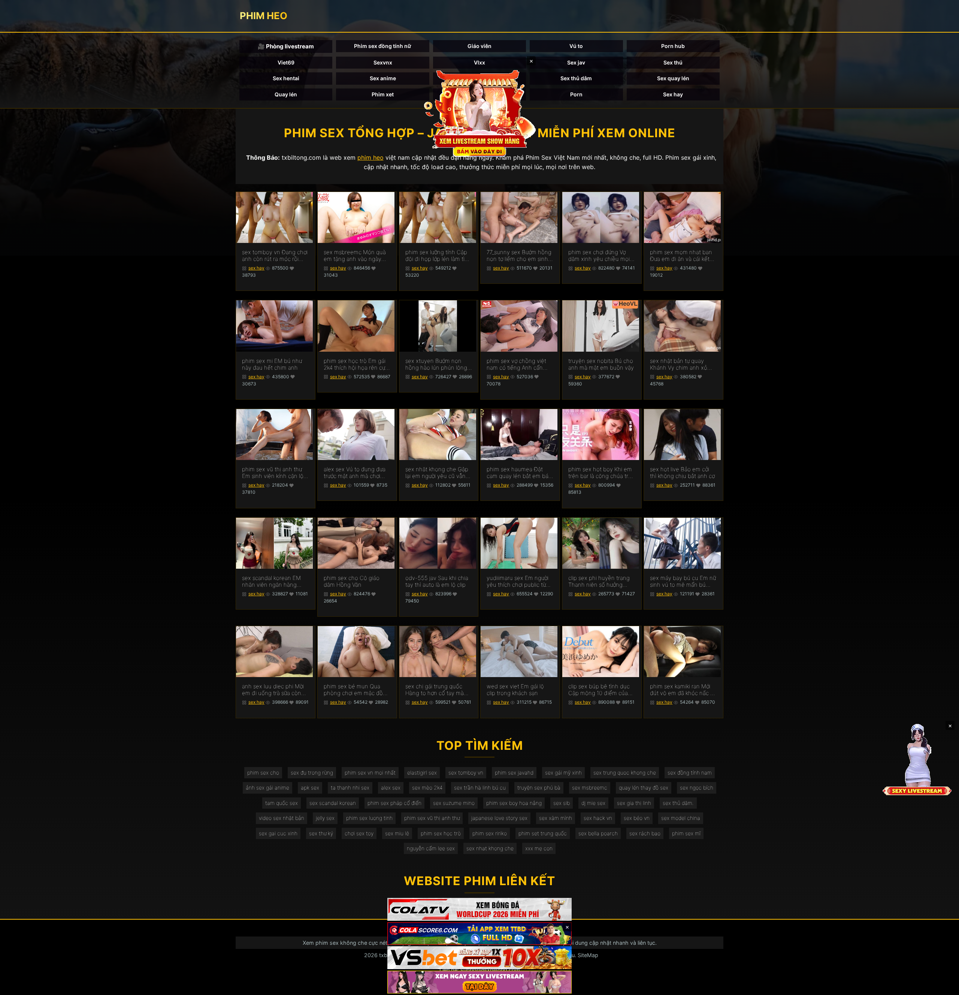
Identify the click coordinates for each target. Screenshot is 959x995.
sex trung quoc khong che (624, 772)
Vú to (576, 46)
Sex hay (673, 94)
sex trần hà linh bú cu (480, 787)
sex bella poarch (598, 833)
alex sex (390, 787)
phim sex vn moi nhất (370, 772)
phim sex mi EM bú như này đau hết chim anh (272, 364)
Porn (576, 94)
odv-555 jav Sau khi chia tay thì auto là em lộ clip (436, 581)
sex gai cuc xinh (278, 833)
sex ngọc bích (696, 787)
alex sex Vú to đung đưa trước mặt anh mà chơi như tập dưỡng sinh (354, 473)
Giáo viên (479, 46)
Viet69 (286, 62)
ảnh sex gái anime (267, 787)
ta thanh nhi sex (350, 787)
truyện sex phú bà (538, 787)
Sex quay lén (673, 78)
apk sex (310, 787)
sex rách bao (644, 833)
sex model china (680, 818)
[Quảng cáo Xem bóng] (479, 909)
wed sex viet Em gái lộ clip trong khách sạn (515, 690)
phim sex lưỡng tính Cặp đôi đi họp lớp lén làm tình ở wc (438, 255)
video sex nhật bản (281, 818)
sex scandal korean (332, 803)
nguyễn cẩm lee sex (431, 848)
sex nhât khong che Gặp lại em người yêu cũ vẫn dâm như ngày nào (436, 473)
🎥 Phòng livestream (286, 46)
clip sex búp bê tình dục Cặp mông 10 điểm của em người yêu (599, 690)
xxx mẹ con (539, 848)
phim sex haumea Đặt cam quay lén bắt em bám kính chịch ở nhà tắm (520, 473)
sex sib (561, 803)
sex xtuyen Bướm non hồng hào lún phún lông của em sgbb (436, 364)
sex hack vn (598, 818)
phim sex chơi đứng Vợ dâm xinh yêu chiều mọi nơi (599, 255)
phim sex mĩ (686, 833)
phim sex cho (263, 772)
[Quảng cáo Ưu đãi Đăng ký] (479, 933)
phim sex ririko (489, 833)
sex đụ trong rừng (312, 772)
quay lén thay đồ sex (643, 787)
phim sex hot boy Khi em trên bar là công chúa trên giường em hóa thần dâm (601, 473)
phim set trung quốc (542, 833)
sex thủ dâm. (678, 803)
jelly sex (325, 818)
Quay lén (286, 94)
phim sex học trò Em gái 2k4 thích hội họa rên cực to (356, 364)
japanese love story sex (499, 818)
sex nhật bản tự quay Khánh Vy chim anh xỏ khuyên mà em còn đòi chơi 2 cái (679, 364)
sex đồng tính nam (690, 772)
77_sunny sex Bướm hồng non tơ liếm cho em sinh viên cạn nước (519, 255)
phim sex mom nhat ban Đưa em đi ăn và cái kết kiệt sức (681, 255)
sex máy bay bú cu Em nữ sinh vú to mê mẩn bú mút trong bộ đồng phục (683, 581)
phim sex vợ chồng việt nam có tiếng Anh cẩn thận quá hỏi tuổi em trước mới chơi (516, 364)
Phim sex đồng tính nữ (382, 46)
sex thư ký (321, 833)
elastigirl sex (422, 772)
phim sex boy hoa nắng (514, 803)
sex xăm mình (555, 818)
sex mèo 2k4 (427, 787)
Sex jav (576, 62)
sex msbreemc (589, 787)
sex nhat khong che (490, 848)
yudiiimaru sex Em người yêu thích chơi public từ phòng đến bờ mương (517, 581)
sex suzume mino (454, 803)
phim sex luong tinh (369, 818)
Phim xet (383, 94)
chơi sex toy (359, 833)
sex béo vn (637, 818)
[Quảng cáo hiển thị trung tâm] (479, 112)
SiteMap (588, 955)
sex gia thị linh (634, 803)
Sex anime (383, 78)
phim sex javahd (514, 772)
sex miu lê (397, 833)
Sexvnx (382, 62)
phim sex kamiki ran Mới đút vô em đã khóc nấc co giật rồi (683, 690)
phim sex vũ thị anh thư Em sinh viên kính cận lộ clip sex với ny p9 (272, 473)
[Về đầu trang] (943, 986)
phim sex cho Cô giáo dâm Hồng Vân (351, 581)
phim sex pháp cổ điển (394, 803)
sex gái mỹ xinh (563, 772)
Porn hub (673, 46)
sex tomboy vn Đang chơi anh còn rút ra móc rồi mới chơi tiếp (275, 255)
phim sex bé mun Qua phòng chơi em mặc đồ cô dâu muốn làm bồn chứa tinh (353, 690)
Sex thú (673, 62)
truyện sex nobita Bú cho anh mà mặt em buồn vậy (601, 364)
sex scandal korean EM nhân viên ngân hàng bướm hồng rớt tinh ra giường (271, 581)
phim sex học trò (441, 833)
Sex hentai (286, 78)
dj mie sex (593, 803)
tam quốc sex (281, 803)
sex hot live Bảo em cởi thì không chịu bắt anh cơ (682, 473)
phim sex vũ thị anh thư (432, 818)
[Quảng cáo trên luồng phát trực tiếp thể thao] (479, 982)
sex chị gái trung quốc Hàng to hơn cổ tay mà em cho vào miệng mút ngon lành (435, 690)
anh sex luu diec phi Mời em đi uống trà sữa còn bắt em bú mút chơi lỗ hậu (273, 690)
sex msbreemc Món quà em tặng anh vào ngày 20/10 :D (355, 255)
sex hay (256, 268)
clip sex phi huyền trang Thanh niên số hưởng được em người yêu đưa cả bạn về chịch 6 (599, 581)
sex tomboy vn (465, 772)
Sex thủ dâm (576, 78)
